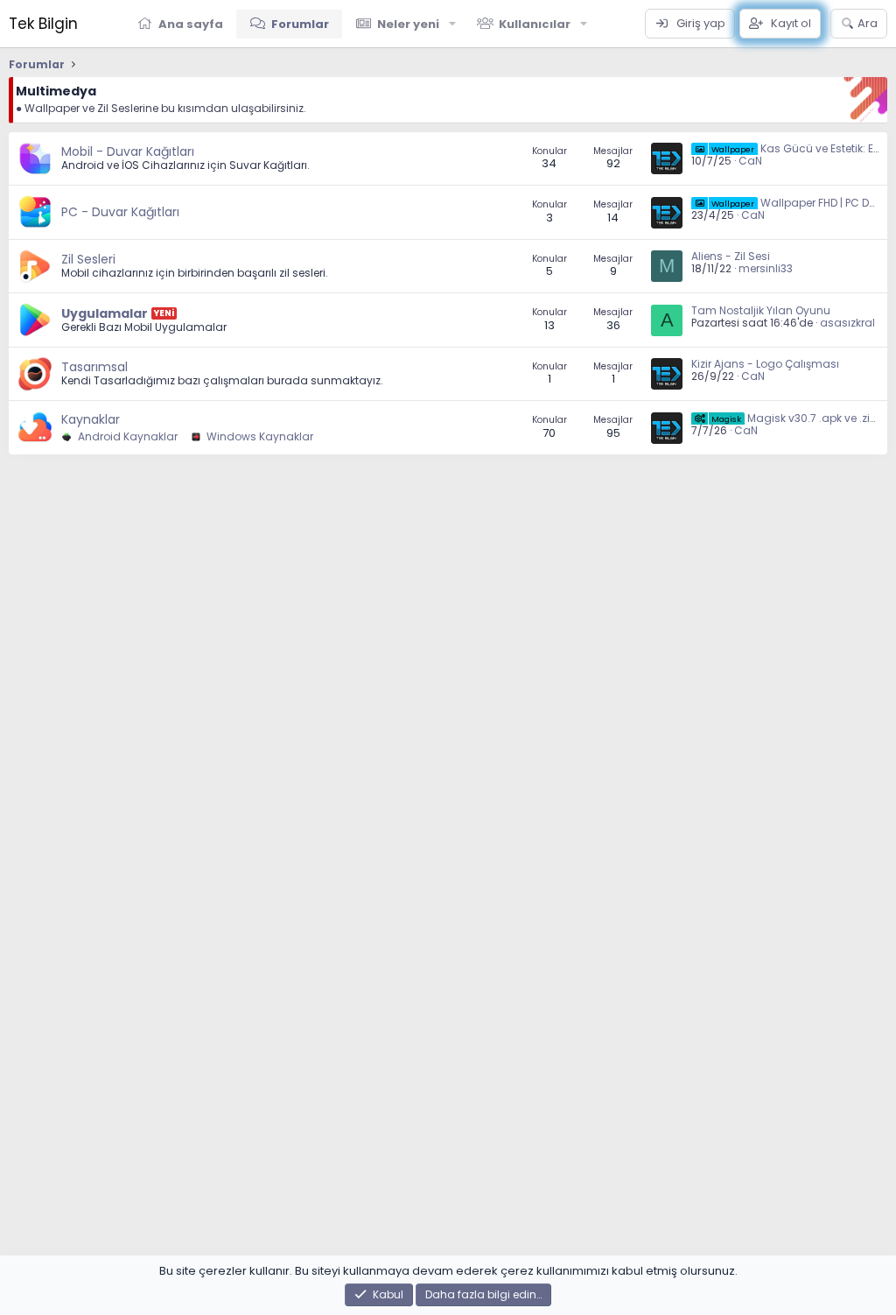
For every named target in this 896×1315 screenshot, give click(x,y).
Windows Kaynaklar (258, 436)
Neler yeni (408, 24)
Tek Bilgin (43, 23)
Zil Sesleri (88, 259)
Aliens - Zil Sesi (730, 256)
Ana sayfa (190, 24)
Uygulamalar (104, 313)
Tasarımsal (94, 367)
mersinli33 (765, 268)
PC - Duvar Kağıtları (120, 212)
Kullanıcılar (534, 24)
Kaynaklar (90, 419)
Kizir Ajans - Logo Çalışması (765, 363)
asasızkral (847, 322)
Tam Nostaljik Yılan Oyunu (760, 310)
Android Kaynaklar (126, 436)
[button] (452, 24)
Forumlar (300, 24)
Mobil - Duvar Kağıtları (127, 151)
